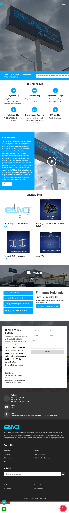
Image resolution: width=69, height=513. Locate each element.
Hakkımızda (7, 450)
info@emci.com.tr (16, 365)
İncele (6, 226)
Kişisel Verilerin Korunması (42, 458)
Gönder (47, 351)
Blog (5, 461)
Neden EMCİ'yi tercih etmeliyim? (15, 298)
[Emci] (10, 3)
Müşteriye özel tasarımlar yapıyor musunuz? (16, 311)
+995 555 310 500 (16, 383)
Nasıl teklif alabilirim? (12, 293)
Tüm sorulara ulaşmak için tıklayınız (48, 306)
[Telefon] (63, 508)
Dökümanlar (7, 458)
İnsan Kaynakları (39, 454)
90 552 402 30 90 (17, 353)
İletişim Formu (34, 279)
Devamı (6, 184)
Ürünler (36, 450)
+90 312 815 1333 (18, 347)
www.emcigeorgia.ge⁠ (18, 380)
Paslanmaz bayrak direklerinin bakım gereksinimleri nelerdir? (17, 304)
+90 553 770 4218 (16, 350)
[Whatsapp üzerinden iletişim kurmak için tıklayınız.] (4, 509)
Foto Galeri (7, 454)
